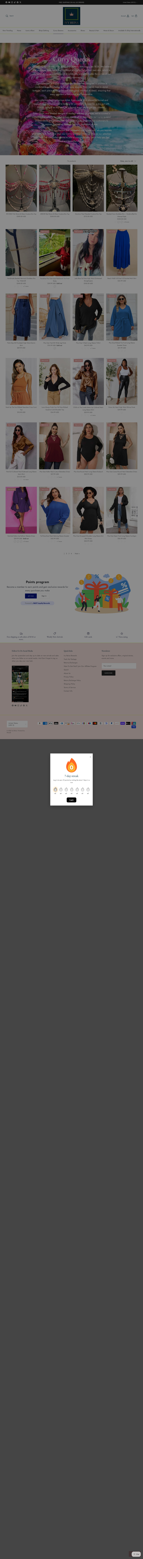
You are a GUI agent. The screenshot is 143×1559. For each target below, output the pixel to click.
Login (71, 800)
